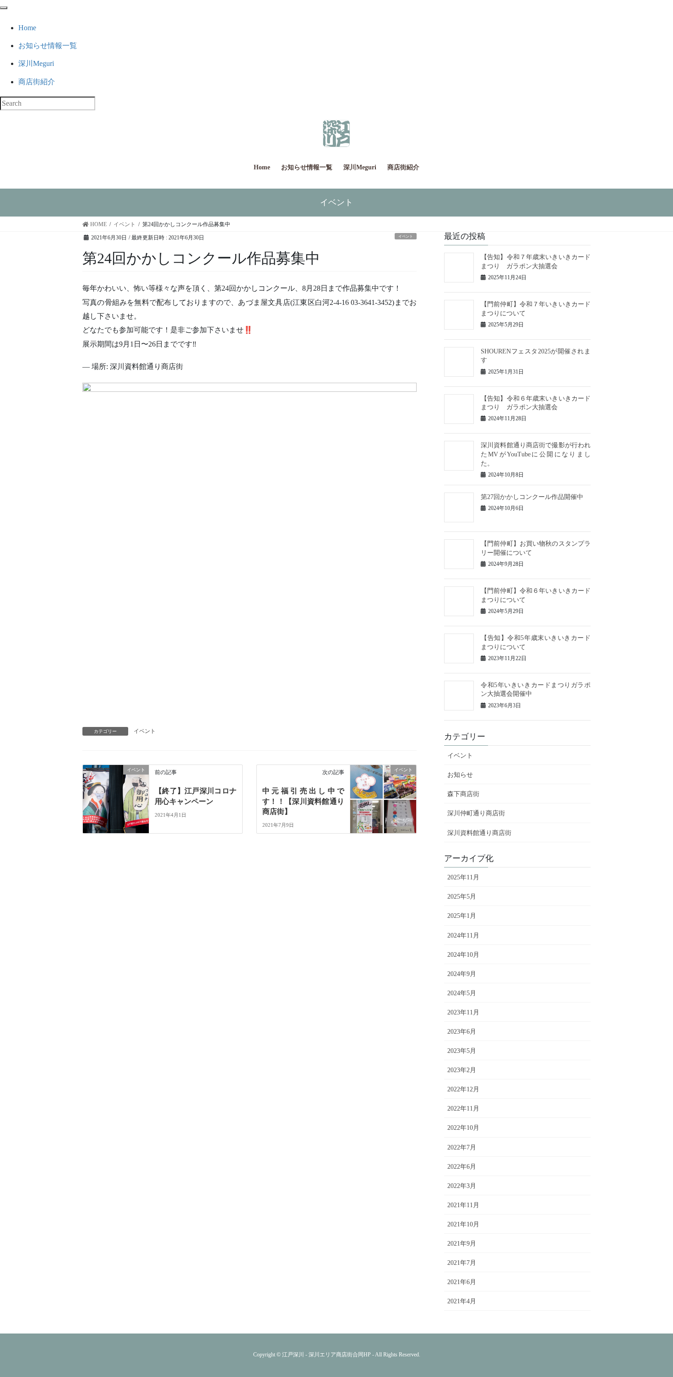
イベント (405, 236)
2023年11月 (463, 1012)
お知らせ (460, 774)
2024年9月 (461, 973)
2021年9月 (461, 1243)
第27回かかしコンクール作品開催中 (532, 496)
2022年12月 (463, 1089)
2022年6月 (461, 1166)
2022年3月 (461, 1185)
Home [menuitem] (27, 28)
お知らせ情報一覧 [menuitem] (47, 45)
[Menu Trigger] (3, 7)
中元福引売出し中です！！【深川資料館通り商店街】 (303, 801)
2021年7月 (461, 1262)
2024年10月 (463, 954)
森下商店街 (463, 794)
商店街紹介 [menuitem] (36, 82)
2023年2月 (461, 1070)
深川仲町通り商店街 (476, 813)
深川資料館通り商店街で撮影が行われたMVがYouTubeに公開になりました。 (536, 454)
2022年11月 (463, 1108)
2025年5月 (461, 896)
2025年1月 (461, 915)
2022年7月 (461, 1147)
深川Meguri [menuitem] (36, 63)
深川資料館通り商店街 (479, 832)
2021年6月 (461, 1282)
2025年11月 (463, 877)
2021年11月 (463, 1205)
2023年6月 (461, 1031)
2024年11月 (463, 935)
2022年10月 (463, 1127)
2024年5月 (461, 993)
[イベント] (116, 797)
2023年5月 (461, 1050)
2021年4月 (461, 1301)
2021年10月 (463, 1224)
